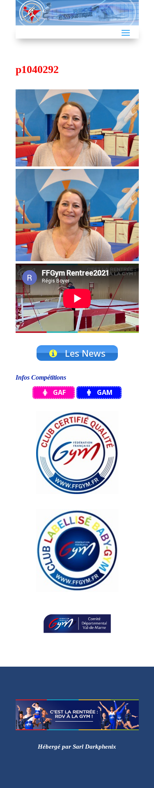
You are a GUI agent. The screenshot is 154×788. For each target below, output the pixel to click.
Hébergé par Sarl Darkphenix (77, 746)
